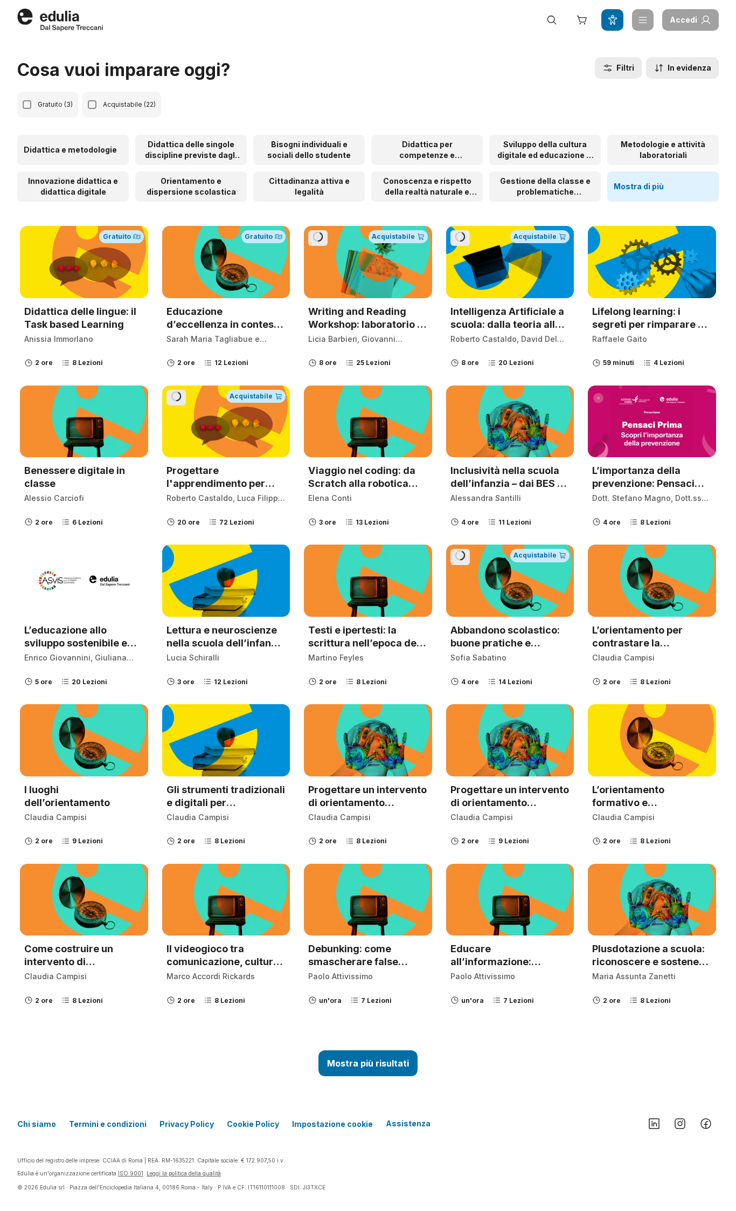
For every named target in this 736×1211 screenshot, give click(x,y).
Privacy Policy (186, 1124)
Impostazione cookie (332, 1124)
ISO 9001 (130, 1173)
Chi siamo (36, 1124)
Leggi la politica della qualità (184, 1173)
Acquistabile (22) (129, 104)
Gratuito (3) (55, 104)
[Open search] (552, 20)
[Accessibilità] (612, 20)
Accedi (683, 19)
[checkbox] (27, 104)
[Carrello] (582, 20)
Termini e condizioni (108, 1124)
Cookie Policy (253, 1124)
